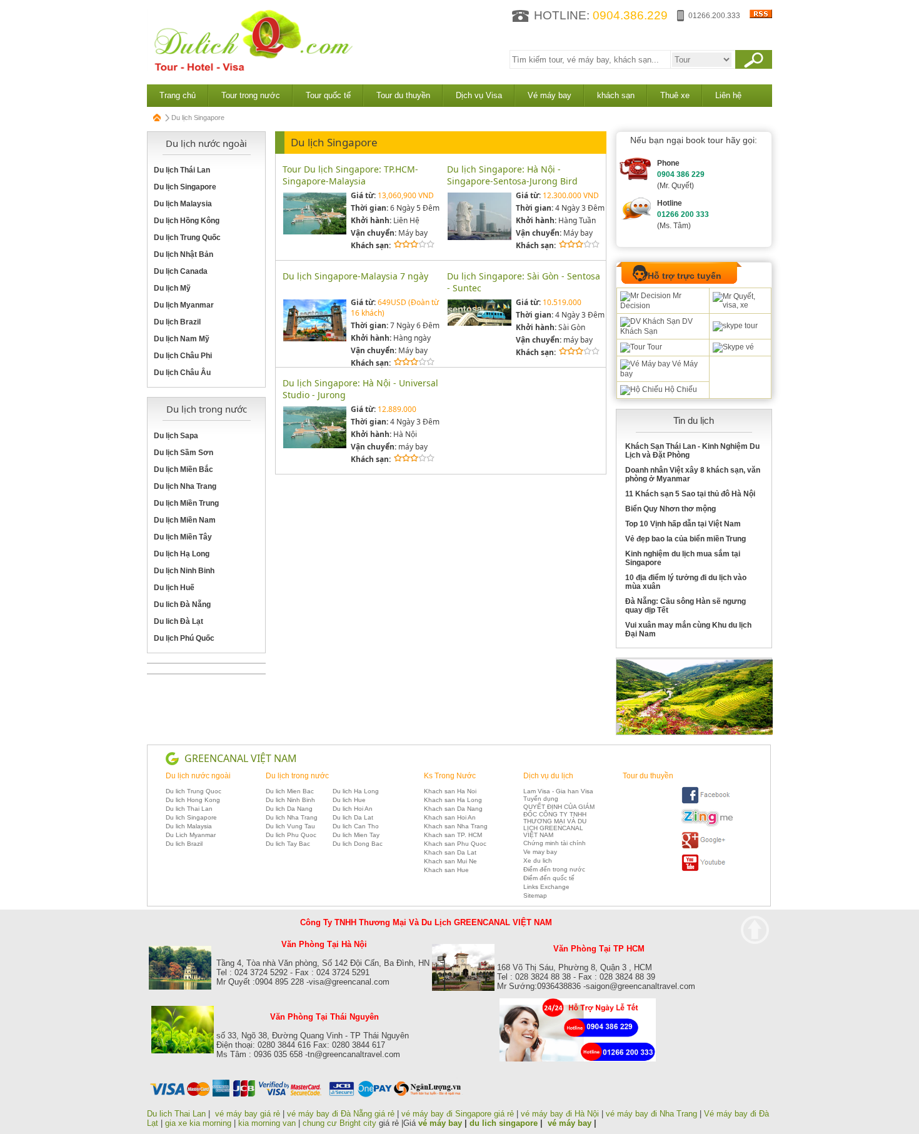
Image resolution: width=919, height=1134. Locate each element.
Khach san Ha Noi (450, 791)
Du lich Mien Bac (290, 791)
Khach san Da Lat (450, 852)
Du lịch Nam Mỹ (181, 338)
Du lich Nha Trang (292, 817)
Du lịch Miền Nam (185, 520)
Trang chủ (177, 95)
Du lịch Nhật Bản (183, 254)
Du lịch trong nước (297, 775)
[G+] (707, 846)
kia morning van (267, 1123)
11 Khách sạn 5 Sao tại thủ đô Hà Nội (690, 493)
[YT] (707, 869)
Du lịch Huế (174, 587)
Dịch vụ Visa (479, 95)
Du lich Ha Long (356, 791)
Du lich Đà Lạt (178, 621)
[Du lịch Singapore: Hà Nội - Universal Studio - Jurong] (315, 446)
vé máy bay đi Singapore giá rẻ (457, 1113)
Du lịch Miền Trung (186, 503)
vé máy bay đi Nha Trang (651, 1113)
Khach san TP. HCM (453, 834)
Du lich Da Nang (289, 808)
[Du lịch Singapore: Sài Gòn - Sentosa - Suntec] (479, 323)
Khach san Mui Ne (450, 861)
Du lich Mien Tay (356, 834)
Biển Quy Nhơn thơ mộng (670, 508)
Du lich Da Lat (353, 817)
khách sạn (616, 95)
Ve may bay (540, 851)
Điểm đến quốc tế (549, 878)
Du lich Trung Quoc (193, 791)
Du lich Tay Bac (288, 843)
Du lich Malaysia (189, 826)
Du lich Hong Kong (193, 799)
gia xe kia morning (198, 1123)
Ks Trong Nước (450, 775)
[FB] (707, 801)
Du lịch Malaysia (183, 203)
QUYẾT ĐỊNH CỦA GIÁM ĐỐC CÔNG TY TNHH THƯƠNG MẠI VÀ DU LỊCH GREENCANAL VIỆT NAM (559, 820)
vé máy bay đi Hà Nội (560, 1113)
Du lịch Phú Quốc (184, 638)
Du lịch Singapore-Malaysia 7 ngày (355, 276)
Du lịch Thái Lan (182, 170)
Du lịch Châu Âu (182, 372)
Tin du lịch (693, 420)
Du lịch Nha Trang (185, 486)
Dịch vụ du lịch (548, 775)
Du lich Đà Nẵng (182, 604)
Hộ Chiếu (680, 389)
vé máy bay (440, 1123)
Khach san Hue (446, 869)
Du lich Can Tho (356, 826)
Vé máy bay (549, 95)
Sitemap (535, 895)
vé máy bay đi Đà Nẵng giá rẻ (340, 1113)
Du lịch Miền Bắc (183, 469)
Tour (653, 347)
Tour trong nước (250, 95)
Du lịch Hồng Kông (186, 220)
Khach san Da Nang (453, 808)
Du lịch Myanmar (184, 305)
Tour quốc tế (328, 95)
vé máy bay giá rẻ (249, 1113)
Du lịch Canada (181, 271)
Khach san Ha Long (453, 799)
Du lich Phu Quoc (291, 834)
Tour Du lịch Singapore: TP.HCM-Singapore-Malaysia (350, 175)
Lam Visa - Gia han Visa (558, 791)
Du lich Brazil (184, 843)
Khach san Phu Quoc (455, 843)
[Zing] (707, 824)
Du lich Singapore (191, 817)
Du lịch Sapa (176, 435)
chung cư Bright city (339, 1123)
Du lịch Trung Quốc (187, 237)
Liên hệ (728, 95)
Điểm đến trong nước (554, 869)
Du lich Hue (349, 799)
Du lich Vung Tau (290, 826)
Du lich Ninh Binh (290, 799)
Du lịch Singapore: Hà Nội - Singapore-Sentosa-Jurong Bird (512, 175)
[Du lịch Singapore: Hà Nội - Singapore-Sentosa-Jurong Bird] (479, 238)
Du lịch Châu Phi (183, 355)
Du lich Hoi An (353, 808)
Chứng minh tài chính (554, 843)
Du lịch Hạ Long (181, 553)
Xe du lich (537, 860)
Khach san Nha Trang (456, 826)
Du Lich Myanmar (191, 834)
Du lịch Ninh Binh (184, 570)
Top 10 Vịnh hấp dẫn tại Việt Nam (683, 523)
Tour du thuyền (403, 95)
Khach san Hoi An (450, 817)
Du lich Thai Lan (189, 808)
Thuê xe (675, 95)
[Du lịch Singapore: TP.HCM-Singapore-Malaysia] (315, 232)
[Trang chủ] (157, 117)
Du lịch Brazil (177, 322)
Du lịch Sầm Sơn (183, 452)
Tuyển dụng (540, 798)
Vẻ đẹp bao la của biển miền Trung (685, 538)
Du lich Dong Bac (358, 843)
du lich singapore (504, 1123)
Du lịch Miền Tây (183, 537)
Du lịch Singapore (185, 187)
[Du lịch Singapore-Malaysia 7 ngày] (315, 339)
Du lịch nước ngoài (198, 775)
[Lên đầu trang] (755, 930)
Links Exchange (546, 886)
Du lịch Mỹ (172, 288)
